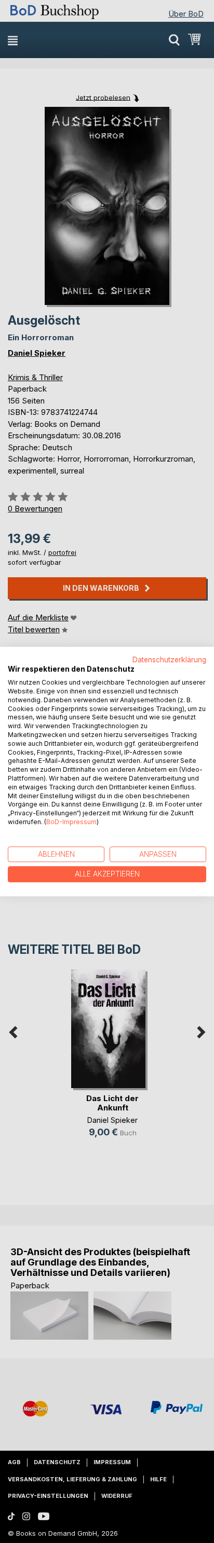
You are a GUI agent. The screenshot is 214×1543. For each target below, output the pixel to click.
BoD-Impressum (71, 822)
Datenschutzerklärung (169, 660)
